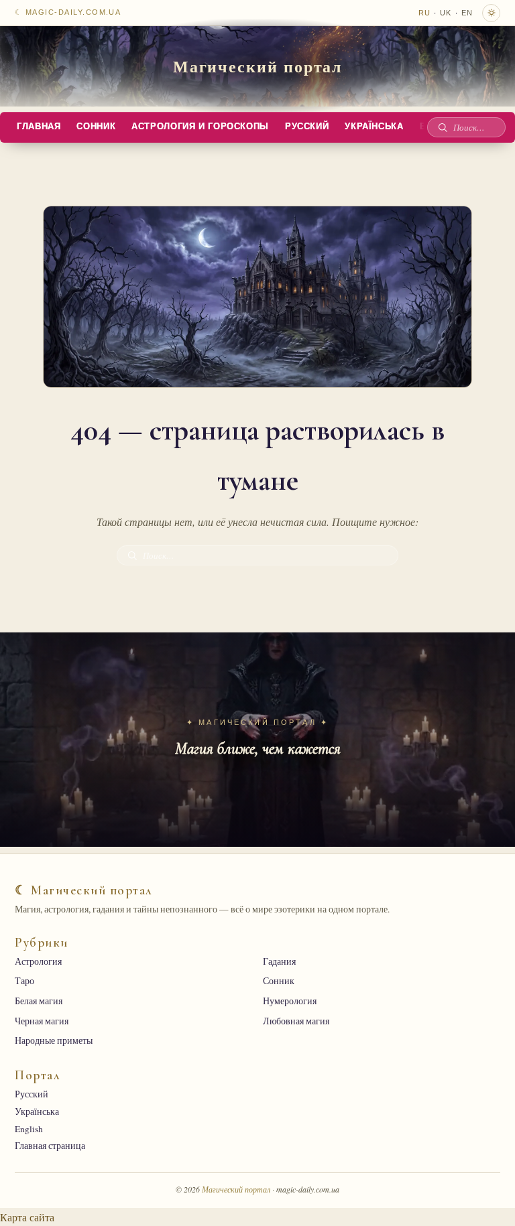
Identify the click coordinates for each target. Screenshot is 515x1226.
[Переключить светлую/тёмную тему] (491, 13)
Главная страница (50, 1146)
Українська (374, 126)
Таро (24, 981)
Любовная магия (296, 1021)
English (29, 1129)
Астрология (38, 961)
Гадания (279, 961)
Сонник (95, 126)
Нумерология (290, 1001)
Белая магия (38, 1001)
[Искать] (443, 127)
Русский (307, 126)
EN (467, 13)
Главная (38, 126)
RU (424, 13)
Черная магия (41, 1021)
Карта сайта (27, 1217)
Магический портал (258, 66)
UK (445, 13)
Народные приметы (54, 1040)
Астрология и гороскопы (200, 126)
